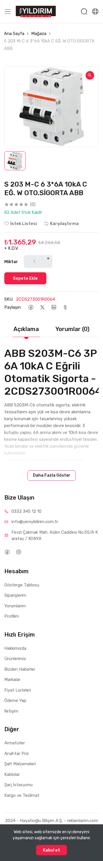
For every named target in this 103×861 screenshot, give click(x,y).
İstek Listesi (23, 223)
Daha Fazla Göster (51, 475)
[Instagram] (18, 552)
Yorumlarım (15, 605)
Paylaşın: (12, 307)
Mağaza (38, 33)
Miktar (11, 261)
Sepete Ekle (25, 278)
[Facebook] (31, 307)
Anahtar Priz (16, 753)
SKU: (8, 299)
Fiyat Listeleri (17, 690)
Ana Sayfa (14, 33)
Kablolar (12, 774)
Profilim (11, 616)
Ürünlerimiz (15, 658)
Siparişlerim (15, 595)
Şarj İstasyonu (18, 784)
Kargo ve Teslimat (21, 795)
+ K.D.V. (11, 248)
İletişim (11, 711)
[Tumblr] (65, 307)
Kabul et (51, 850)
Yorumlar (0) (73, 329)
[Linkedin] (54, 307)
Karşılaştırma (64, 223)
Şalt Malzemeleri (20, 763)
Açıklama (26, 329)
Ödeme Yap (15, 700)
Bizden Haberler (19, 669)
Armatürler (14, 742)
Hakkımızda (15, 648)
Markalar (12, 679)
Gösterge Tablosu (21, 585)
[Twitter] (42, 307)
